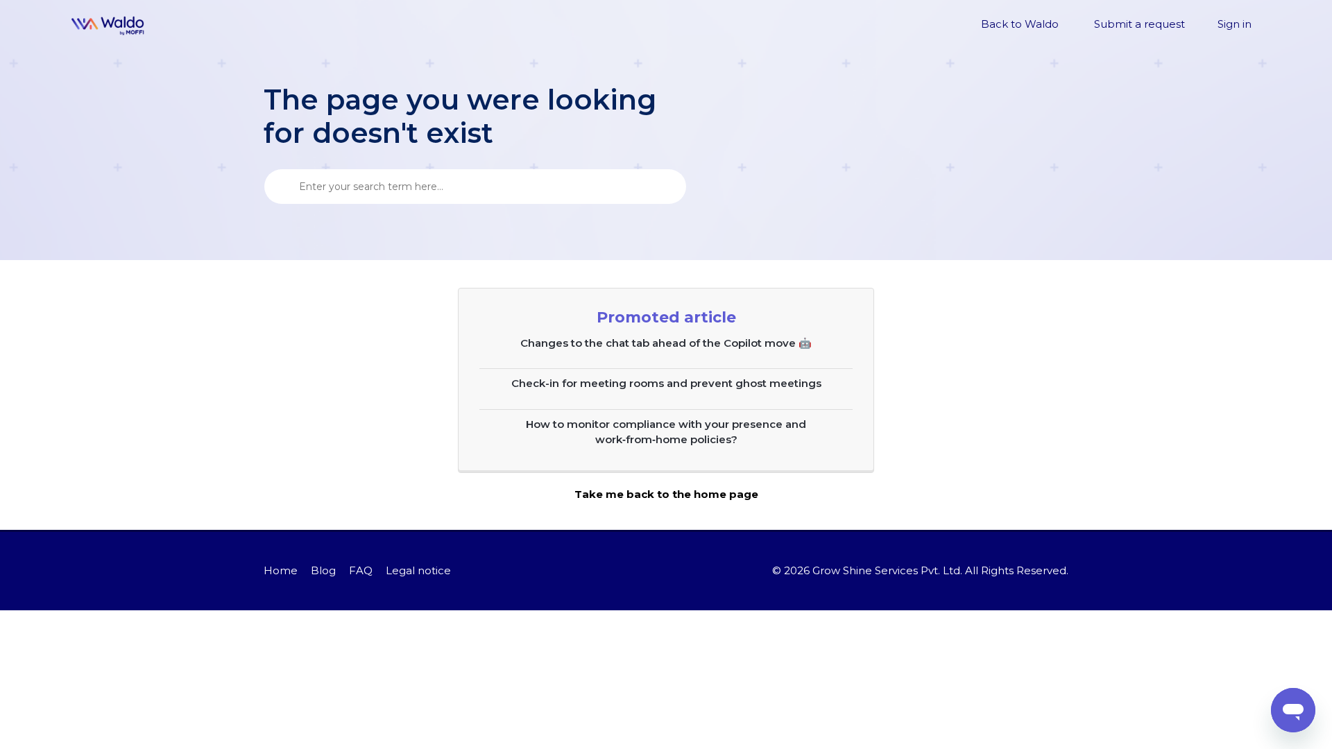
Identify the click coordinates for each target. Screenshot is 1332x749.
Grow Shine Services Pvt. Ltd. (887, 570)
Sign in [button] (1235, 24)
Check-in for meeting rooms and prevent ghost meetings (666, 383)
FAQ (361, 570)
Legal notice (418, 570)
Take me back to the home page (666, 494)
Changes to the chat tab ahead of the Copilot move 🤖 (666, 343)
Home (281, 570)
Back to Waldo (1020, 24)
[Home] (108, 25)
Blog (323, 570)
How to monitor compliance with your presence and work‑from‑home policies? (666, 432)
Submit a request (1139, 24)
